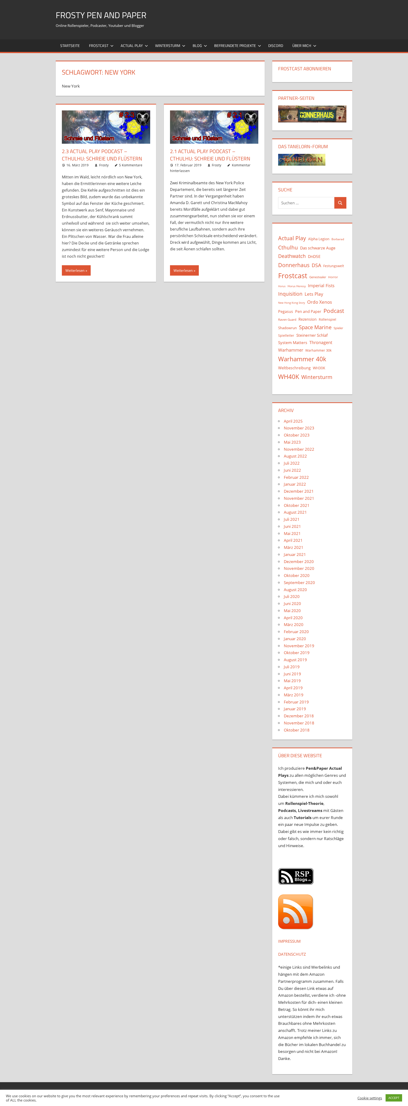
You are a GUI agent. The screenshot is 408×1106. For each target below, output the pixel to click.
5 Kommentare (130, 165)
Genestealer (317, 277)
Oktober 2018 (297, 730)
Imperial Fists (321, 285)
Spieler (338, 328)
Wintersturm (167, 45)
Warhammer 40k (302, 359)
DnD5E (314, 256)
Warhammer (290, 350)
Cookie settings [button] (369, 1098)
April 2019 (293, 687)
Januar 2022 (295, 484)
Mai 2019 (292, 680)
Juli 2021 (292, 519)
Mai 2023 (292, 442)
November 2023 (299, 428)
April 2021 (293, 540)
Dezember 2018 (299, 716)
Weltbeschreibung (294, 367)
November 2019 (299, 645)
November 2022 (299, 449)
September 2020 (299, 582)
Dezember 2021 (299, 491)
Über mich (301, 45)
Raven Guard (287, 319)
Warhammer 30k (318, 350)
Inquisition (290, 293)
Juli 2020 (292, 596)
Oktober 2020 (297, 575)
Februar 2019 (296, 702)
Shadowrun (287, 327)
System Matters (292, 342)
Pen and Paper (308, 311)
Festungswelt (333, 266)
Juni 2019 (292, 674)
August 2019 (295, 659)
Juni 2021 (292, 526)
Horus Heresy (297, 286)
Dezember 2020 (299, 561)
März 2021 (293, 547)
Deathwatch (292, 256)
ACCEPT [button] (393, 1098)
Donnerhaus (294, 265)
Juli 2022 (292, 463)
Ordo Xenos (319, 302)
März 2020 (293, 624)
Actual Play (132, 45)
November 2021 (299, 498)
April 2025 (293, 421)
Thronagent (320, 342)
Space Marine (315, 327)
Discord (275, 45)
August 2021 (295, 512)
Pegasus (285, 311)
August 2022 (295, 456)
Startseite (70, 45)
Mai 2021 (292, 533)
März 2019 (293, 695)
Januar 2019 (295, 708)
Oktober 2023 (297, 435)
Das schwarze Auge (318, 248)
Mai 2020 (292, 610)
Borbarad (338, 239)
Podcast (333, 311)
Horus (281, 286)
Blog (197, 45)
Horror (333, 277)
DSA (316, 265)
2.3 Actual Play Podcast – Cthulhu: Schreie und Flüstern (102, 155)
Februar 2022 (296, 477)
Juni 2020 (292, 603)
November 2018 (299, 723)
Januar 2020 (295, 638)
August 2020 (295, 589)
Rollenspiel (327, 319)
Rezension (307, 319)
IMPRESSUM (289, 941)
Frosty (104, 165)
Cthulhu (288, 247)
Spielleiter (286, 335)
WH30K (319, 368)
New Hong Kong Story (291, 302)
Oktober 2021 (297, 505)
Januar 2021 (295, 554)
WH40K (288, 376)
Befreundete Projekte (235, 45)
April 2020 (293, 617)
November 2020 (299, 568)
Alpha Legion (318, 238)
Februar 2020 (296, 631)
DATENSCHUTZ (292, 954)
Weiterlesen (75, 270)
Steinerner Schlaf (312, 335)
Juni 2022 (292, 470)
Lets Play (314, 294)
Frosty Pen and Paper (101, 14)
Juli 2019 (292, 666)
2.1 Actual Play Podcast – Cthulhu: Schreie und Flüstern (210, 155)
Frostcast (98, 45)
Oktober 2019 (297, 652)
